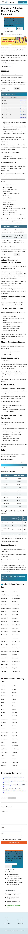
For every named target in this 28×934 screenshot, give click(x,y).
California (3, 692)
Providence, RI (15, 654)
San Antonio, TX (16, 661)
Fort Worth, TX (4, 618)
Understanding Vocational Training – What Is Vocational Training (15, 883)
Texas (2, 755)
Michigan (14, 719)
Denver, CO (15, 611)
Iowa (2, 709)
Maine (2, 715)
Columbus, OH (15, 608)
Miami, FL (3, 638)
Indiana (14, 705)
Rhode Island (4, 749)
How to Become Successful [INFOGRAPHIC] (13, 897)
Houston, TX (4, 621)
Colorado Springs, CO (6, 608)
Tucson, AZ (3, 671)
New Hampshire (4, 732)
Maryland (14, 715)
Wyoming (14, 765)
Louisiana (14, 712)
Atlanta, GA (4, 591)
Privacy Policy (21, 920)
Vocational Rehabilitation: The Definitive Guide (13, 902)
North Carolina (4, 739)
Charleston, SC (4, 601)
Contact (21, 917)
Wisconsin (3, 765)
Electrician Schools (12, 798)
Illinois (2, 705)
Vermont (3, 759)
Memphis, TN (15, 634)
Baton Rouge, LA (16, 595)
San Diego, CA (4, 664)
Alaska (13, 686)
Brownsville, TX (16, 598)
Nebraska (3, 729)
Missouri (3, 725)
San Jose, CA (15, 664)
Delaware (14, 695)
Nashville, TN (4, 641)
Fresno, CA (14, 618)
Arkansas (14, 689)
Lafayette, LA (4, 628)
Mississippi (14, 722)
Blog (7, 920)
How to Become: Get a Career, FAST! (14, 906)
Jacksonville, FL (4, 624)
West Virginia (15, 762)
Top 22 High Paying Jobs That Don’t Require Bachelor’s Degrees (14, 879)
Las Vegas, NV (15, 628)
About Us (7, 917)
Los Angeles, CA (16, 631)
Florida (2, 699)
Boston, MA (4, 598)
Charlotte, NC (15, 601)
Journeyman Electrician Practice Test (12, 789)
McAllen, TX (4, 634)
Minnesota (3, 722)
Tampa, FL (14, 668)
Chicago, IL (3, 605)
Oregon (3, 745)
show (10, 66)
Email (2, 833)
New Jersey (14, 732)
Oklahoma (14, 742)
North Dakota (15, 739)
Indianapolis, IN (15, 621)
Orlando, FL (4, 648)
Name (2, 827)
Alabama (3, 686)
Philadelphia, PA (16, 648)
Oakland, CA (15, 644)
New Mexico (4, 735)
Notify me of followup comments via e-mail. (11, 839)
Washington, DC (16, 671)
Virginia (14, 759)
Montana (14, 725)
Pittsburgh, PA (15, 651)
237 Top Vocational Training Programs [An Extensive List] (13, 875)
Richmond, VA (4, 658)
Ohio (2, 742)
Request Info (23, 100)
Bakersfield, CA (4, 595)
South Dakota (4, 752)
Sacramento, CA (4, 661)
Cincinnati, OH (15, 605)
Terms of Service (7, 923)
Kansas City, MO (16, 624)
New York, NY (4, 644)
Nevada (14, 729)
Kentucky (3, 712)
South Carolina (15, 749)
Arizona (3, 689)
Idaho (13, 702)
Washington (3, 762)
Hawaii (2, 702)
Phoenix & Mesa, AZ (6, 651)
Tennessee (14, 752)
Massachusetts (4, 719)
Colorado (14, 692)
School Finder (21, 923)
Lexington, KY (4, 631)
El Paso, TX (15, 614)
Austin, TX (14, 591)
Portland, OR (4, 654)
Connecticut (3, 695)
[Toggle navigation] (2, 2)
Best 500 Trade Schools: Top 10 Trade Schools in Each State (14, 893)
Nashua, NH (15, 638)
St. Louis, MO (4, 668)
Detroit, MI (3, 614)
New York (14, 735)
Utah (13, 755)
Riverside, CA (15, 658)
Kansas (14, 709)
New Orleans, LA (16, 641)
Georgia (14, 699)
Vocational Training (16, 930)
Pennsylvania (15, 745)
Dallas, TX (3, 611)
